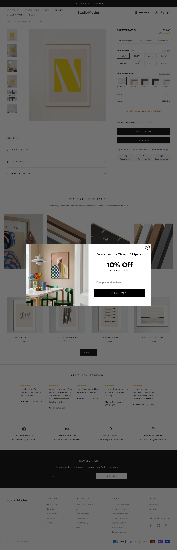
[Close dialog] (147, 247)
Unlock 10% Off (119, 293)
